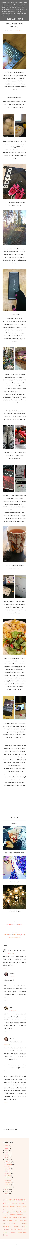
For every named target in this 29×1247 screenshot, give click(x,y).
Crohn (4, 1200)
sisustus (13, 1229)
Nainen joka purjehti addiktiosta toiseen (14, 852)
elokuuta (7, 1171)
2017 (7, 1155)
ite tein (24, 1209)
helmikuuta (8, 1185)
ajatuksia (19, 30)
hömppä (11, 1209)
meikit (24, 1217)
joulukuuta (8, 1162)
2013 (7, 1191)
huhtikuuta (8, 1180)
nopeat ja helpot (18, 1220)
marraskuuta (8, 1164)
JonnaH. (12, 974)
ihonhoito (18, 1209)
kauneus (23, 1211)
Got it (20, 19)
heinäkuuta (8, 1173)
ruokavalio (6, 1229)
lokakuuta (8, 1166)
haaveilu (12, 1206)
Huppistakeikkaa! (14, 882)
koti (20, 1214)
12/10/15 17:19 (11, 953)
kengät (5, 1214)
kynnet (24, 1214)
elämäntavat (22, 1203)
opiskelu (24, 1223)
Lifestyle (13, 1199)
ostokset (7, 1226)
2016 (7, 1157)
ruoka (24, 1226)
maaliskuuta (8, 1182)
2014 (7, 1189)
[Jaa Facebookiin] (14, 817)
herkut (18, 1206)
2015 (7, 1159)
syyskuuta (8, 1168)
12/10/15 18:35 (12, 1010)
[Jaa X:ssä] (11, 817)
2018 (7, 1152)
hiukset (24, 1206)
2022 (7, 1146)
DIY (7, 1200)
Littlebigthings (12, 1242)
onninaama (13, 1223)
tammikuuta (8, 1187)
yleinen (5, 1235)
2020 (7, 1148)
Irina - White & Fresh (16, 950)
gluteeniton (6, 1206)
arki (4, 1202)
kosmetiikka (14, 1214)
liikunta (15, 1217)
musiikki (9, 1220)
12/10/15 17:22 (12, 976)
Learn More (11, 19)
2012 (7, 1194)
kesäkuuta (8, 1175)
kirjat (8, 1215)
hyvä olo (5, 1209)
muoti (4, 1220)
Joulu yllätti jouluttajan (14, 911)
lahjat (4, 1217)
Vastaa (4, 968)
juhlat (9, 1211)
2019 (7, 1150)
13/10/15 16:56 (7, 1044)
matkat (20, 1217)
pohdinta (16, 1226)
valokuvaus (22, 1232)
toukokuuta (8, 1178)
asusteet (15, 1203)
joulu (4, 1211)
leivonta (9, 1217)
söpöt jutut (22, 1229)
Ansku (11, 1008)
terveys (5, 1232)
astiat (9, 1203)
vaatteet (13, 1232)
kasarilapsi (16, 1212)
